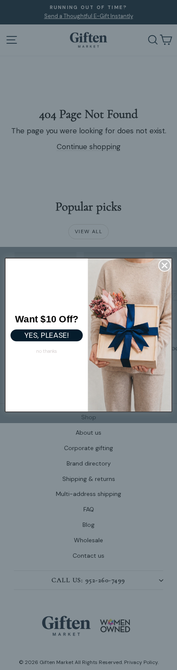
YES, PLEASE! (46, 335)
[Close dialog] (165, 265)
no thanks (46, 351)
